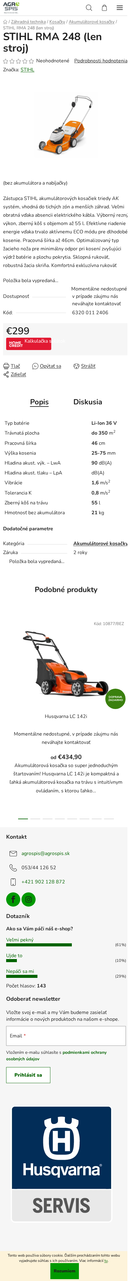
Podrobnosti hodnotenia (100, 60)
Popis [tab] (39, 402)
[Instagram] (28, 899)
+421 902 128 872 (43, 881)
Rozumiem (65, 1271)
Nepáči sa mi (20, 971)
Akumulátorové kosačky (100, 543)
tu (106, 1260)
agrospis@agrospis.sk (45, 853)
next (125, 662)
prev (6, 662)
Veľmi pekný (19, 940)
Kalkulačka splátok (38, 341)
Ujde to (14, 955)
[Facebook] (13, 899)
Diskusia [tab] (87, 402)
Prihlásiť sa (28, 1075)
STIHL (27, 69)
